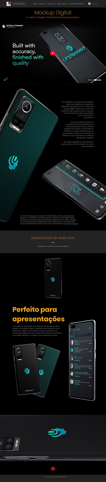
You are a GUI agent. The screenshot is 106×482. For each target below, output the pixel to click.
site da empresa (72, 224)
